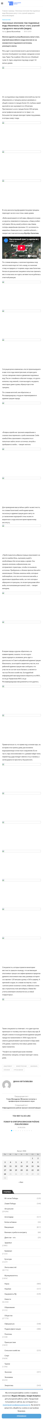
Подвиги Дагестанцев (23, 1329)
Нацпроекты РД (23, 1294)
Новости (8, 1299)
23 (38, 1170)
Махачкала (33, 1066)
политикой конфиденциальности (16, 1405)
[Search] (41, 3)
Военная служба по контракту (23, 1232)
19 (16, 1170)
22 (33, 1170)
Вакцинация (23, 1227)
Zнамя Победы (23, 1203)
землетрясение (21, 1066)
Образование (10, 1307)
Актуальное (9, 1209)
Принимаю (21, 1416)
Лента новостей (10, 1267)
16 (38, 1166)
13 (21, 1166)
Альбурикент (8, 1066)
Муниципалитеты (11, 1275)
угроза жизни (18, 1070)
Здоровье (8, 1243)
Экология (23, 1372)
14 (27, 1166)
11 (10, 1166)
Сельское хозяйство (23, 1350)
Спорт (7, 1356)
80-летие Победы (23, 1198)
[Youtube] (30, 3)
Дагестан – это (23, 1237)
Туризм (7, 1364)
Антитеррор (23, 1217)
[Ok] (37, 3)
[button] (4, 1126)
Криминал (8, 1251)
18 (10, 1170)
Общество (8, 1315)
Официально (23, 1324)
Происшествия (10, 1342)
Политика (8, 1334)
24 (5, 1174)
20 (21, 1170)
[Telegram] (35, 3)
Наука (23, 1284)
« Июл (21, 1182)
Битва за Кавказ (23, 1222)
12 (16, 1166)
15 (33, 1166)
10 (5, 1166)
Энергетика (23, 1385)
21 (27, 1170)
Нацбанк (23, 1289)
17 (5, 1170)
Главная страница (8, 11)
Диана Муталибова (13, 31)
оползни (7, 1070)
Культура (8, 1259)
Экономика (9, 1377)
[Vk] (32, 3)
